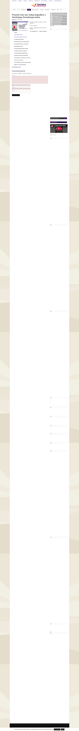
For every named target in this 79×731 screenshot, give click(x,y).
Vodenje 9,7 (25, 0)
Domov (14, 9)
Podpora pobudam (35, 9)
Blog (58, 9)
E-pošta (13, 87)
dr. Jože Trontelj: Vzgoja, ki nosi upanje (20, 37)
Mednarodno (47, 9)
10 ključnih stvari (37, 0)
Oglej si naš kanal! (53, 134)
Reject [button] (63, 729)
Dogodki (41, 9)
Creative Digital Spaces (57, 0)
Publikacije (53, 9)
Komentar (14, 75)
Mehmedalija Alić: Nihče (18, 34)
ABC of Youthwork (44, 0)
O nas (18, 9)
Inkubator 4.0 (31, 0)
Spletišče (13, 90)
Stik (61, 9)
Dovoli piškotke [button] (57, 729)
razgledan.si (20, 0)
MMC (29, 9)
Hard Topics (50, 0)
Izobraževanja (23, 9)
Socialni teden (14, 0)
